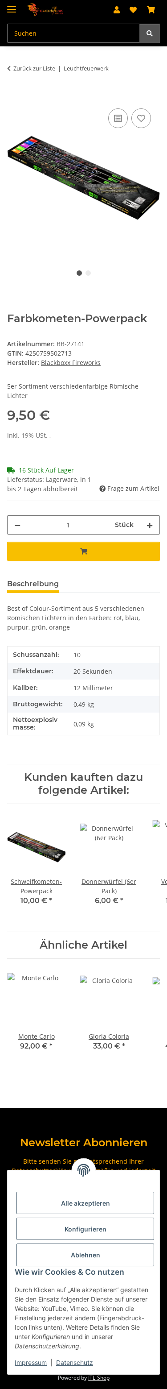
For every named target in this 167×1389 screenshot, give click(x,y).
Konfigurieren (85, 1229)
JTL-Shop (99, 1377)
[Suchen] (149, 33)
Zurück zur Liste (34, 68)
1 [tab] (79, 273)
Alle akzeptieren (85, 1203)
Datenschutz (74, 1362)
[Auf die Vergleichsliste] (118, 118)
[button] (117, 10)
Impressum (31, 1362)
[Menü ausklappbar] (11, 5)
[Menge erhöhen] (149, 525)
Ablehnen (85, 1255)
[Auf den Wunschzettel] (141, 118)
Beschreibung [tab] (33, 584)
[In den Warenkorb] (14, 96)
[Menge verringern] (17, 525)
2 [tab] (88, 273)
